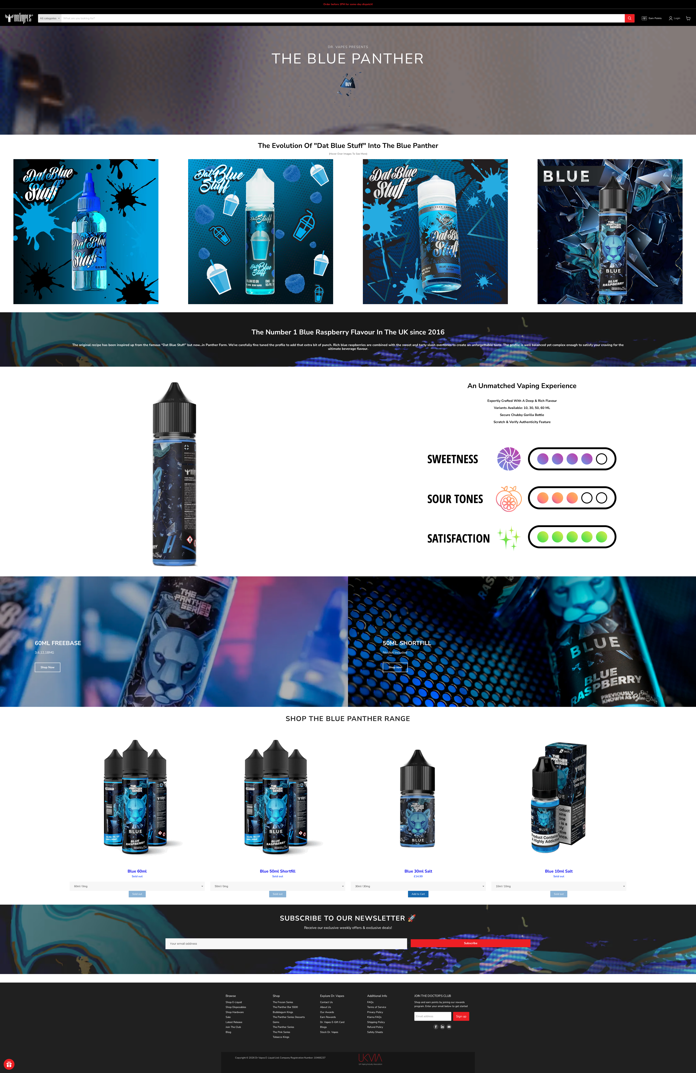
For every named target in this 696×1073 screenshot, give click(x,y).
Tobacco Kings (281, 1037)
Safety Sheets (375, 1032)
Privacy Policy (375, 1012)
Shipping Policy (376, 1022)
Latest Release (234, 1022)
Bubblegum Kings (283, 1012)
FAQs (370, 1002)
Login (677, 18)
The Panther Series (283, 1027)
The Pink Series (281, 1032)
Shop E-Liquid (234, 1002)
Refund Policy (375, 1027)
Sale (228, 1017)
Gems (276, 1022)
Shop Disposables (236, 1007)
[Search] (630, 18)
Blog (228, 1032)
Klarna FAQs (374, 1017)
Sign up (461, 1016)
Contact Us (326, 1002)
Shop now (395, 667)
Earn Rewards (328, 1017)
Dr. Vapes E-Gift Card (332, 1022)
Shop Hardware (235, 1012)
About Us (325, 1007)
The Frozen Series (283, 1002)
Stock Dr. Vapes (329, 1032)
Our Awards (327, 1012)
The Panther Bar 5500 (285, 1007)
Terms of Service (376, 1007)
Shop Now (48, 667)
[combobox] (343, 18)
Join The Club (233, 1027)
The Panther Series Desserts (289, 1017)
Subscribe (470, 943)
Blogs (323, 1027)
